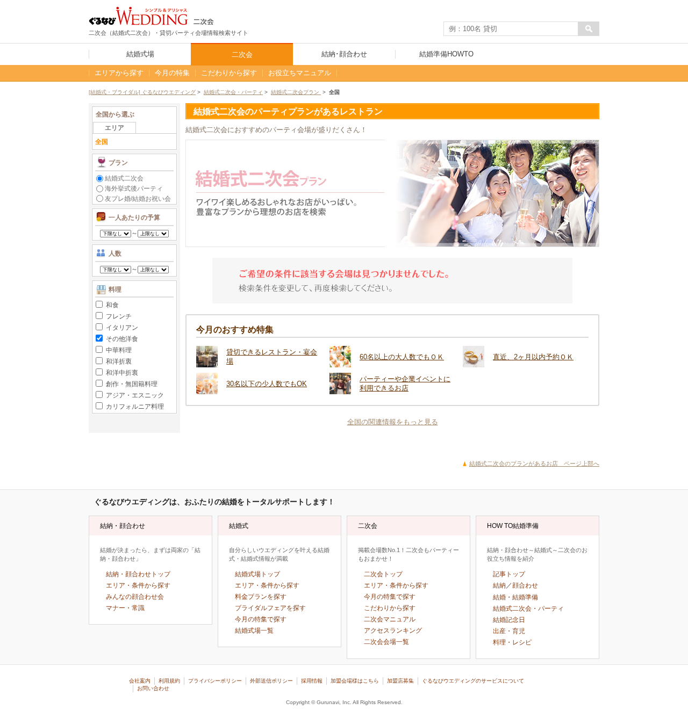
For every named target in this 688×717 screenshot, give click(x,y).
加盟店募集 (400, 681)
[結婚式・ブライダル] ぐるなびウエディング (142, 92)
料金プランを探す (260, 596)
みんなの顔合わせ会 (135, 596)
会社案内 (139, 681)
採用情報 (311, 681)
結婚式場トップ (257, 574)
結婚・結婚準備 (515, 597)
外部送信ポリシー (271, 681)
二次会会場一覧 (386, 642)
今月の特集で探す (260, 619)
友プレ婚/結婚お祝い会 (138, 198)
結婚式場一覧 (254, 630)
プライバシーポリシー (215, 681)
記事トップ (509, 574)
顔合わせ (525, 585)
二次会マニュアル (389, 619)
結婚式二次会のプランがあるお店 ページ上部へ (534, 463)
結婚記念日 (509, 620)
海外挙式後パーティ (134, 188)
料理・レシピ (512, 642)
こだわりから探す (389, 608)
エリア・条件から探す (138, 585)
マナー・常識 (125, 608)
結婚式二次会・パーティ (233, 92)
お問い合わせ (153, 688)
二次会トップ (383, 574)
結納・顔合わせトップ (138, 574)
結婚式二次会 (124, 178)
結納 (499, 585)
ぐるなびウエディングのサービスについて (473, 681)
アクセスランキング (393, 630)
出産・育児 (509, 631)
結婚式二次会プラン (296, 92)
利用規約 (169, 681)
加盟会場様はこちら (355, 681)
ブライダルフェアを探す (270, 608)
